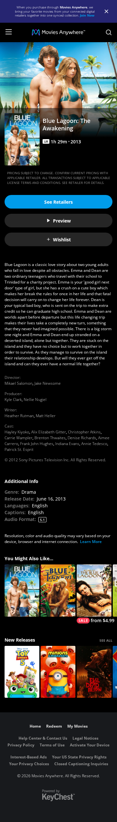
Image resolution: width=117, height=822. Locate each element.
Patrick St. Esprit (19, 449)
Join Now (87, 15)
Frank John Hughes (36, 443)
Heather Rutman (19, 415)
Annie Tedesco (94, 443)
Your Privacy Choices (29, 764)
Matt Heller (46, 415)
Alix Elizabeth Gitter (48, 432)
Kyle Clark (13, 399)
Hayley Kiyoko (17, 432)
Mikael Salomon (18, 383)
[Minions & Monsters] (58, 672)
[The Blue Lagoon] (58, 590)
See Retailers (58, 202)
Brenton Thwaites (50, 438)
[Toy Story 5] (22, 672)
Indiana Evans (67, 443)
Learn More (91, 541)
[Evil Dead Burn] (94, 672)
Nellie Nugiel (35, 399)
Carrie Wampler (18, 438)
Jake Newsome (47, 383)
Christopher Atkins (84, 432)
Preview (62, 221)
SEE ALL (105, 640)
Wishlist (62, 239)
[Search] (109, 32)
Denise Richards (82, 438)
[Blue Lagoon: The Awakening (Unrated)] (22, 590)
